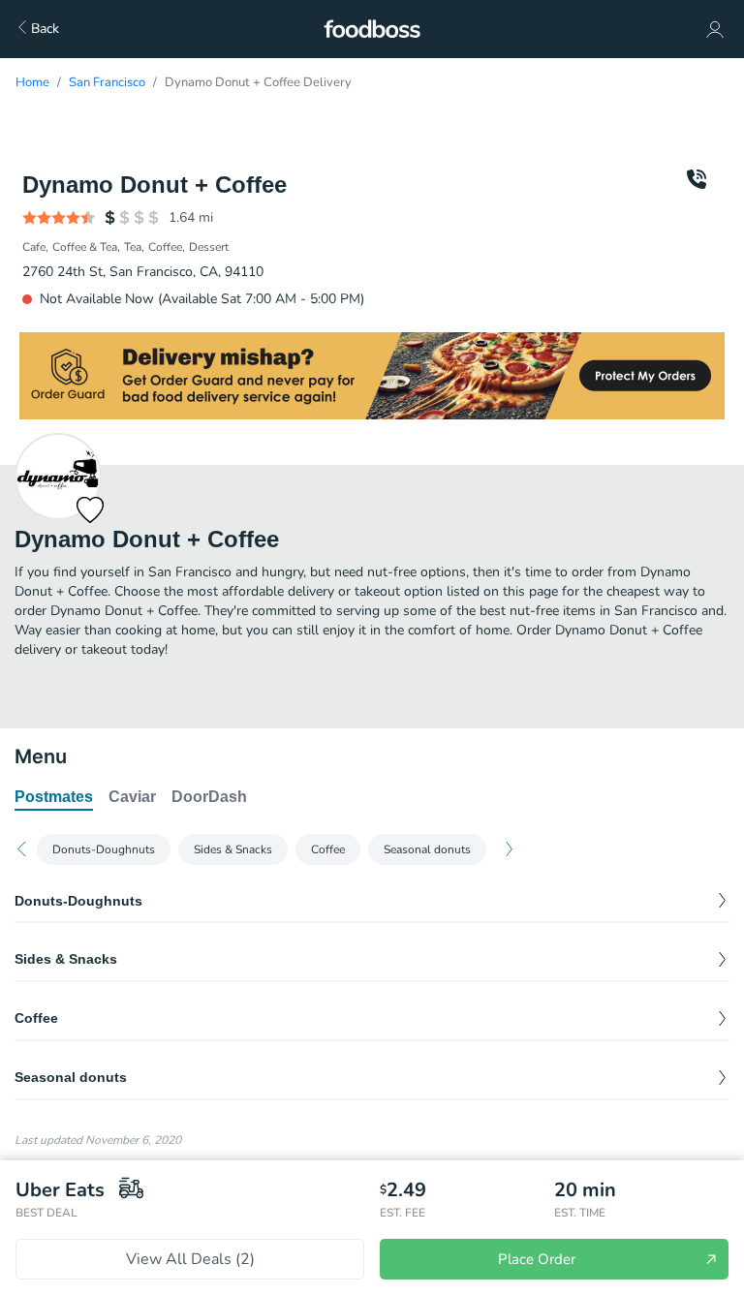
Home (32, 82)
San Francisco (107, 82)
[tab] (54, 798)
